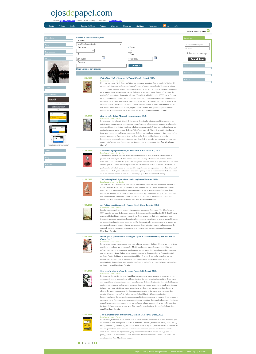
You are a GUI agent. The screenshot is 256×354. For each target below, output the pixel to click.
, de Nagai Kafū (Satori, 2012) (128, 271)
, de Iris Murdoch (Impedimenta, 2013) (123, 116)
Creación (114, 26)
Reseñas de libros (88, 26)
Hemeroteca (153, 26)
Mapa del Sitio (140, 352)
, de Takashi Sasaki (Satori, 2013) (127, 78)
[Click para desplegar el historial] (208, 30)
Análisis (73, 26)
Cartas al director (176, 352)
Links (176, 26)
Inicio (51, 26)
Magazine (127, 26)
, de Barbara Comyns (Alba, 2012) (131, 315)
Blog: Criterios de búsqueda (88, 69)
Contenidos (203, 352)
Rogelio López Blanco (67, 21)
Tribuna (62, 26)
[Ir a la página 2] (95, 342)
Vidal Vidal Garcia (115, 21)
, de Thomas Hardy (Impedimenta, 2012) (129, 205)
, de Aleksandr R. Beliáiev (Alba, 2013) (130, 150)
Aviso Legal (191, 352)
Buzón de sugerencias (158, 352)
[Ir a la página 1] (79, 342)
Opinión (103, 26)
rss (167, 26)
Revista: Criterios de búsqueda (90, 37)
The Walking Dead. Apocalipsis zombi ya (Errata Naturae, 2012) (129, 179)
